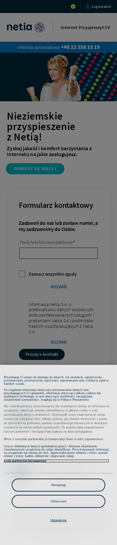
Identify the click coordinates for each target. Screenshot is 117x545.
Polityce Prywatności (75, 399)
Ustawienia (58, 520)
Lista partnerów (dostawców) (25, 461)
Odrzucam (58, 501)
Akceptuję (58, 485)
